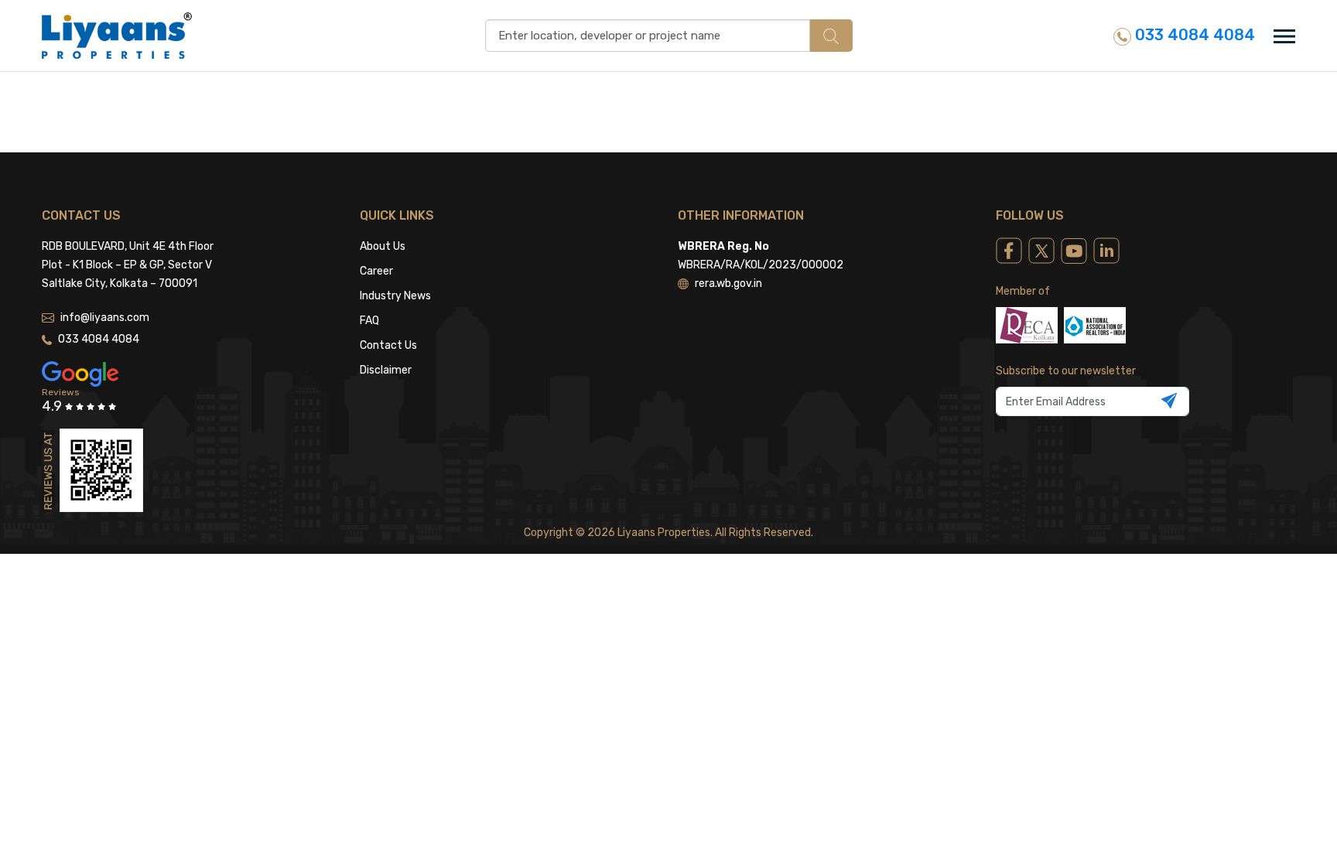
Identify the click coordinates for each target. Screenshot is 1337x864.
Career (376, 271)
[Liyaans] (117, 35)
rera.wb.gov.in (728, 283)
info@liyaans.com (104, 317)
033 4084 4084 (1193, 35)
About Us (382, 246)
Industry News (395, 295)
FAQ (369, 320)
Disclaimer (386, 370)
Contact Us (388, 345)
